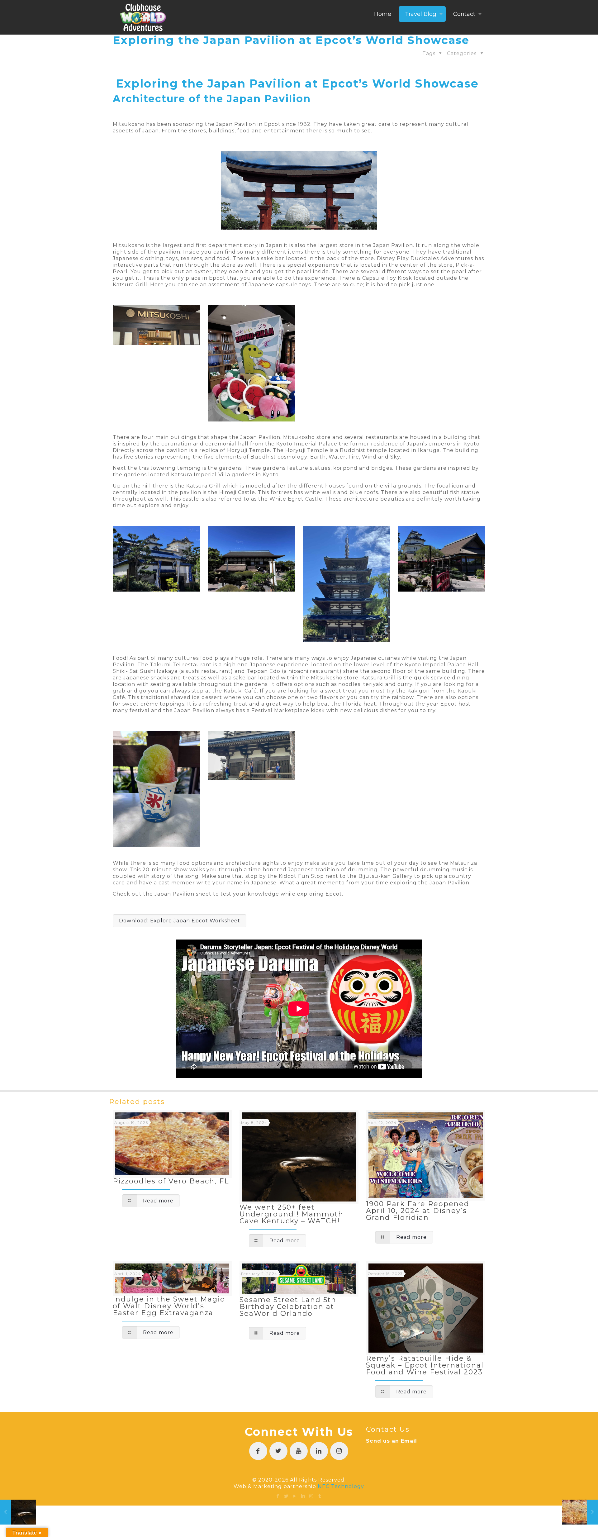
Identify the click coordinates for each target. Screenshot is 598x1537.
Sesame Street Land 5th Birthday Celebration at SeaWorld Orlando (288, 1307)
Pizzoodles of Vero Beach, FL (171, 1181)
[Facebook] (278, 1496)
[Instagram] (311, 1496)
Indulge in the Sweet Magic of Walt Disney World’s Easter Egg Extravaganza (169, 1306)
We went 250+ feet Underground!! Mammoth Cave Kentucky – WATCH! (292, 1214)
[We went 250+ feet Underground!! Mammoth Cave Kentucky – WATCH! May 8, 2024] (18, 1512)
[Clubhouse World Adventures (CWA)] (143, 17)
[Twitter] (286, 1496)
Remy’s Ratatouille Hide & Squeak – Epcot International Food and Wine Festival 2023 (425, 1365)
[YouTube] (295, 1496)
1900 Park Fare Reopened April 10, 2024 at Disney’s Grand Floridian (417, 1211)
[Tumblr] (320, 1496)
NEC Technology (341, 1486)
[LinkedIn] (303, 1496)
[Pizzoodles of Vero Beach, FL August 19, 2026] (580, 1512)
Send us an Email (391, 1441)
